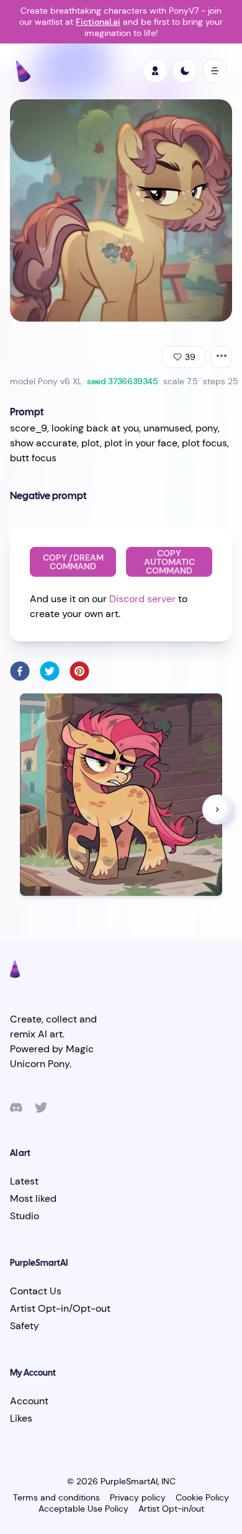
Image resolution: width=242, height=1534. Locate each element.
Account (29, 1400)
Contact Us (35, 1290)
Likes (21, 1418)
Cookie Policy (202, 1497)
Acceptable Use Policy (83, 1508)
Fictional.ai (98, 21)
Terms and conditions (56, 1497)
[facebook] (20, 671)
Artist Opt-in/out (171, 1508)
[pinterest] (79, 671)
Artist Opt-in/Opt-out (60, 1308)
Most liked (33, 1198)
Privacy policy (138, 1497)
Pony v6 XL (60, 381)
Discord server (142, 598)
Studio (24, 1215)
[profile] (155, 70)
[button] (217, 809)
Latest (24, 1181)
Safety (24, 1325)
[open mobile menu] (214, 70)
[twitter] (50, 671)
